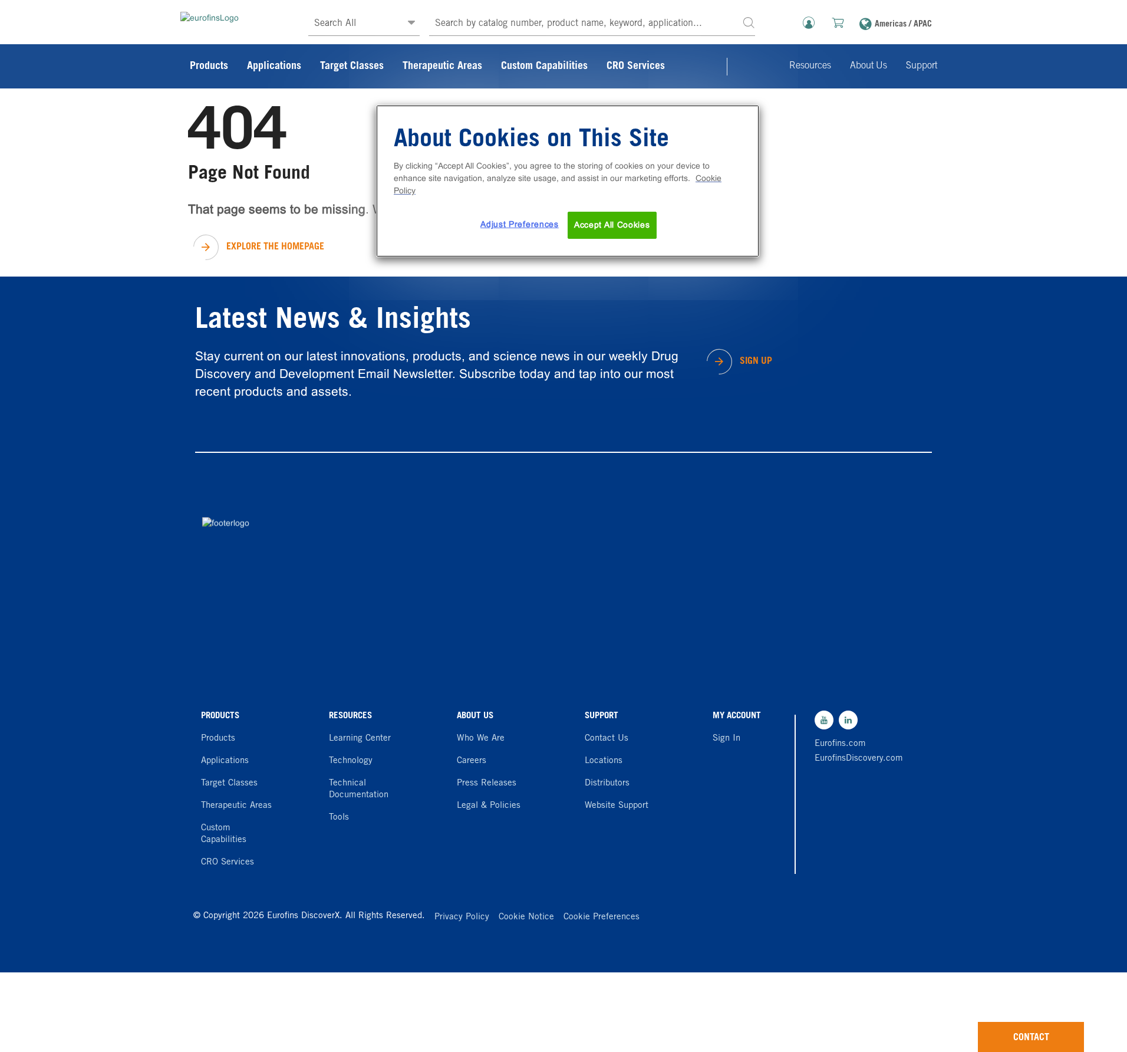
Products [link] (209, 66)
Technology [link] (351, 761)
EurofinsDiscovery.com (856, 758)
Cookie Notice (526, 917)
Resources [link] (810, 66)
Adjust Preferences (519, 224)
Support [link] (921, 66)
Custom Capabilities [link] (544, 66)
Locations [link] (603, 761)
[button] (748, 22)
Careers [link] (471, 761)
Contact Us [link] (606, 738)
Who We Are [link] (481, 738)
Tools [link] (339, 817)
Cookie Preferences (602, 917)
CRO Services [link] (636, 66)
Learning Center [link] (360, 738)
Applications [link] (274, 66)
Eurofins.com (840, 743)
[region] (567, 181)
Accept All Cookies (612, 224)
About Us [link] (868, 66)
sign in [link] (726, 738)
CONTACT (1031, 1038)
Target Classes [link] (352, 66)
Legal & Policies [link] (488, 805)
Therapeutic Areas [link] (442, 66)
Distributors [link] (607, 783)
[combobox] (592, 24)
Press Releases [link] (486, 783)
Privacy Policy (461, 917)
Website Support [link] (616, 805)
